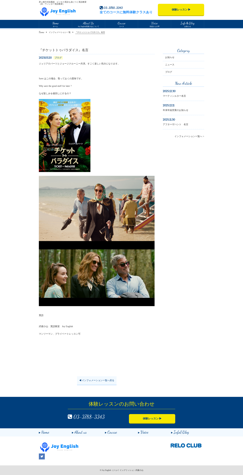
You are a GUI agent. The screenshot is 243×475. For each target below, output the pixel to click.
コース (121, 24)
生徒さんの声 (155, 24)
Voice (144, 432)
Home (41, 32)
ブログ (168, 72)
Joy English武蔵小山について (88, 24)
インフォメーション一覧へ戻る (97, 380)
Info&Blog (181, 432)
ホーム (55, 24)
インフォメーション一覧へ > (189, 136)
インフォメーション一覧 (60, 32)
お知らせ (188, 24)
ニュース (169, 64)
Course (112, 432)
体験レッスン (180, 9)
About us (80, 432)
